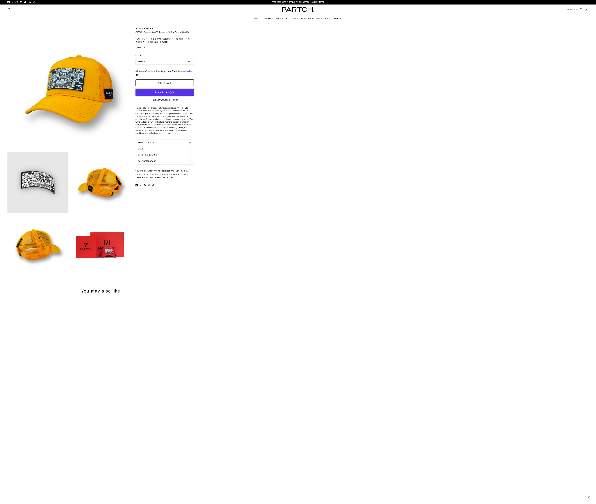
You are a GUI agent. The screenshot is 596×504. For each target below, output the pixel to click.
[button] (153, 185)
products (147, 29)
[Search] (9, 9)
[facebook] (8, 2)
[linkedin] (21, 2)
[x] (12, 2)
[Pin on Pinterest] (144, 185)
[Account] (581, 9)
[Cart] (587, 9)
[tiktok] (34, 2)
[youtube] (29, 2)
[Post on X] (140, 185)
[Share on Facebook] (136, 185)
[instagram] (16, 2)
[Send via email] (149, 185)
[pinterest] (25, 2)
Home (138, 29)
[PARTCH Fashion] (298, 9)
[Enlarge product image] (69, 89)
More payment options (165, 100)
